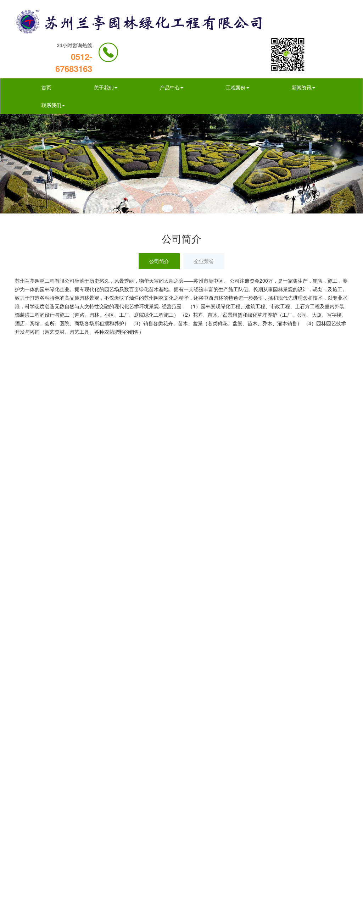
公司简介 (159, 261)
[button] (27, 163)
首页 (46, 87)
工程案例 (236, 87)
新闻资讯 (302, 87)
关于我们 (104, 87)
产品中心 (170, 87)
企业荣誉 (204, 261)
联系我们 (51, 105)
